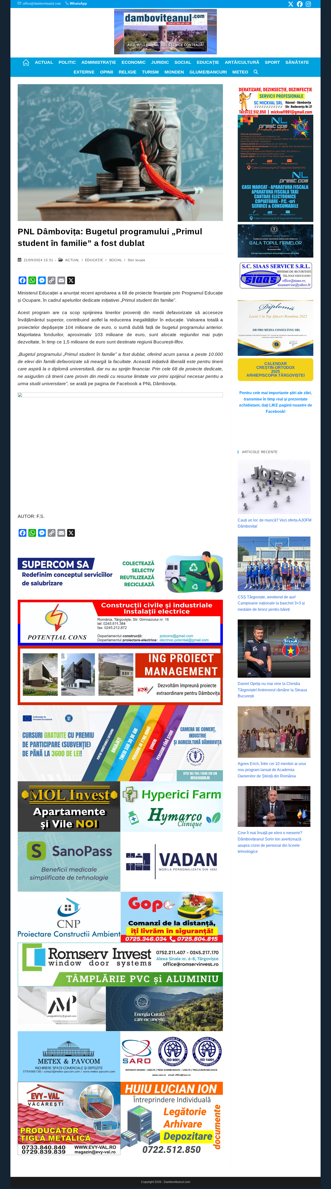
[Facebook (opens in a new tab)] (299, 4)
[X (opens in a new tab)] (290, 4)
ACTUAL (72, 260)
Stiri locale (136, 260)
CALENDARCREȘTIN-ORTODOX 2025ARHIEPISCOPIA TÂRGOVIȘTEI (275, 369)
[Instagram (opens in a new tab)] (307, 4)
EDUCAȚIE (94, 260)
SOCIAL (115, 260)
